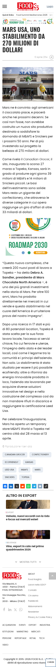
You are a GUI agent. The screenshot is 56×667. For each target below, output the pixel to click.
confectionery (40, 454)
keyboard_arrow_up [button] (52, 575)
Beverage (11, 542)
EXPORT (10, 512)
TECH (42, 638)
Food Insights (35, 579)
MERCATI (35, 631)
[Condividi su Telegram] (34, 486)
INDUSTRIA (45, 624)
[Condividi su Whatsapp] (28, 486)
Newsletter (33, 611)
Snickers (9, 477)
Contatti (32, 590)
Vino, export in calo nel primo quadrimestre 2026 (25, 547)
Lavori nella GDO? (37, 584)
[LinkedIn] (10, 609)
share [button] (51, 57)
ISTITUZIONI (7, 631)
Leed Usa (9, 469)
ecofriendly (11, 462)
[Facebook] (4, 609)
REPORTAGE (20, 638)
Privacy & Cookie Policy (40, 617)
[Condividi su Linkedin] (11, 486)
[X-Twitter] (15, 609)
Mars (37, 469)
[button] (4, 6)
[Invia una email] (40, 486)
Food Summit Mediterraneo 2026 (31, 15)
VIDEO (5, 644)
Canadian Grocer (15, 454)
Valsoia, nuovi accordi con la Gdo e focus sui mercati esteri (28, 517)
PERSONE (6, 638)
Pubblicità (33, 600)
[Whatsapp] (21, 609)
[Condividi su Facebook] (5, 486)
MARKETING (22, 631)
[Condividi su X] (16, 486)
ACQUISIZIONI (9, 624)
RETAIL (33, 638)
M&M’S (24, 469)
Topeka (25, 477)
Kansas (29, 462)
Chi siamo (33, 595)
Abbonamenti (35, 606)
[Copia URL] (46, 486)
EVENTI (22, 624)
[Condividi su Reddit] (22, 486)
